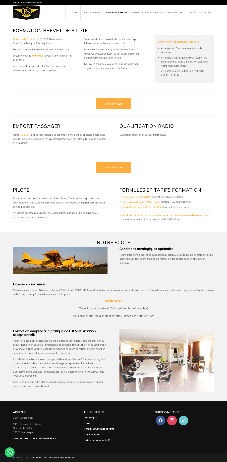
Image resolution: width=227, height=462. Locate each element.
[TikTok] (183, 420)
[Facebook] (160, 420)
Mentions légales (92, 434)
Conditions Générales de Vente (99, 428)
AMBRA (71, 457)
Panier (87, 423)
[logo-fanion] (26, 12)
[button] (10, 452)
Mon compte (90, 417)
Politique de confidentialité (97, 440)
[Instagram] (172, 420)
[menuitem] (72, 12)
